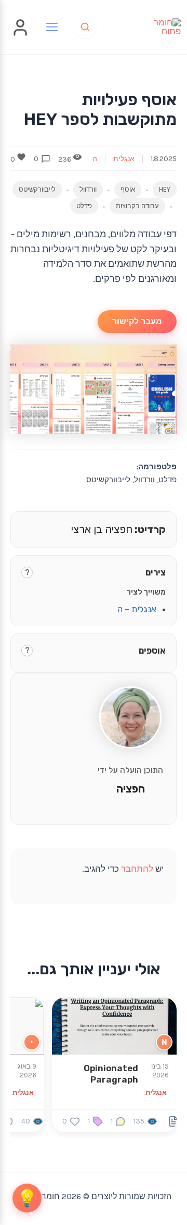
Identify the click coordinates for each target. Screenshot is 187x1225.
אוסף (128, 189)
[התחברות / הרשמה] (20, 34)
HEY (164, 189)
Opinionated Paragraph (111, 1074)
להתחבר (137, 868)
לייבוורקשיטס (37, 189)
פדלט (84, 206)
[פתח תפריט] (52, 27)
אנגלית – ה (136, 609)
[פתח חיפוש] (85, 27)
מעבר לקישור (137, 321)
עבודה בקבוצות (137, 206)
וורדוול (88, 189)
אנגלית (124, 158)
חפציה (130, 789)
